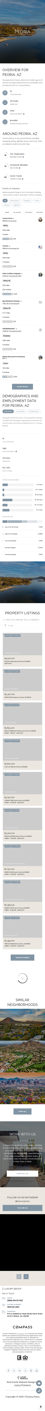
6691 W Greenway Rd (11, 248)
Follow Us (22, 1208)
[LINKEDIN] (20, 1371)
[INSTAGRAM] (14, 1371)
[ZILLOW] (37, 1371)
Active (38, 201)
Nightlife (18, 205)
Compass (20, 1334)
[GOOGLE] (31, 1371)
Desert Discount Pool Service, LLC (14, 357)
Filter (10, 626)
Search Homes (22, 958)
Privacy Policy (33, 1396)
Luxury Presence (22, 1385)
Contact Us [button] (22, 1174)
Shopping (27, 201)
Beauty (7, 205)
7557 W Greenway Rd (11, 304)
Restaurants (15, 201)
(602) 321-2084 (13, 1307)
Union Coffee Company (11, 273)
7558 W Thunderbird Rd (12, 331)
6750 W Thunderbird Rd (12, 276)
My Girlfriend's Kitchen (11, 301)
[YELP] (25, 1371)
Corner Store (7, 218)
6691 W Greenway (9, 221)
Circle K (5, 246)
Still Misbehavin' (9, 329)
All (6, 201)
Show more (22, 387)
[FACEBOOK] (8, 1371)
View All (22, 1111)
